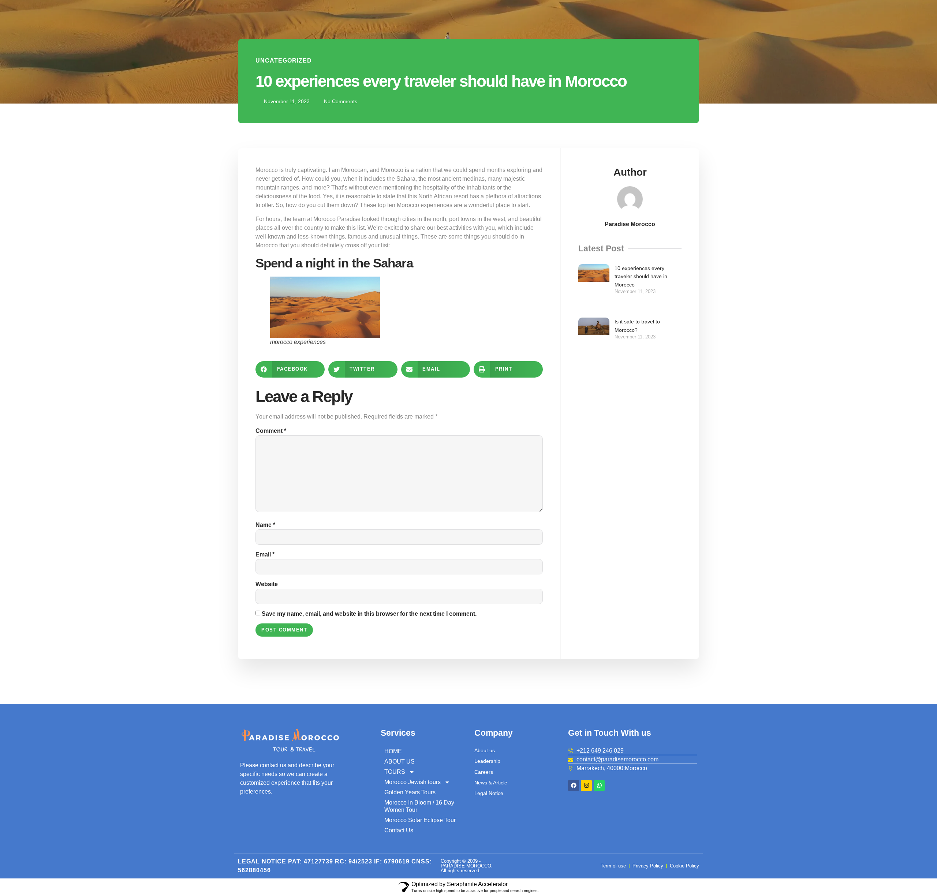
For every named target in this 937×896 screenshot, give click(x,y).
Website (266, 584)
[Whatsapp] (599, 785)
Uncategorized (283, 60)
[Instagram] (586, 785)
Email (265, 554)
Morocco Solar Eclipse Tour (420, 820)
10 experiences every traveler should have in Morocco (641, 276)
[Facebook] (573, 785)
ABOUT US (399, 761)
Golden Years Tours (410, 792)
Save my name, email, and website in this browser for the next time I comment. (369, 614)
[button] (290, 369)
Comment (270, 431)
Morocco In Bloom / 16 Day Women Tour (419, 806)
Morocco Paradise (337, 219)
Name (265, 525)
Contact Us (398, 830)
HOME (393, 751)
